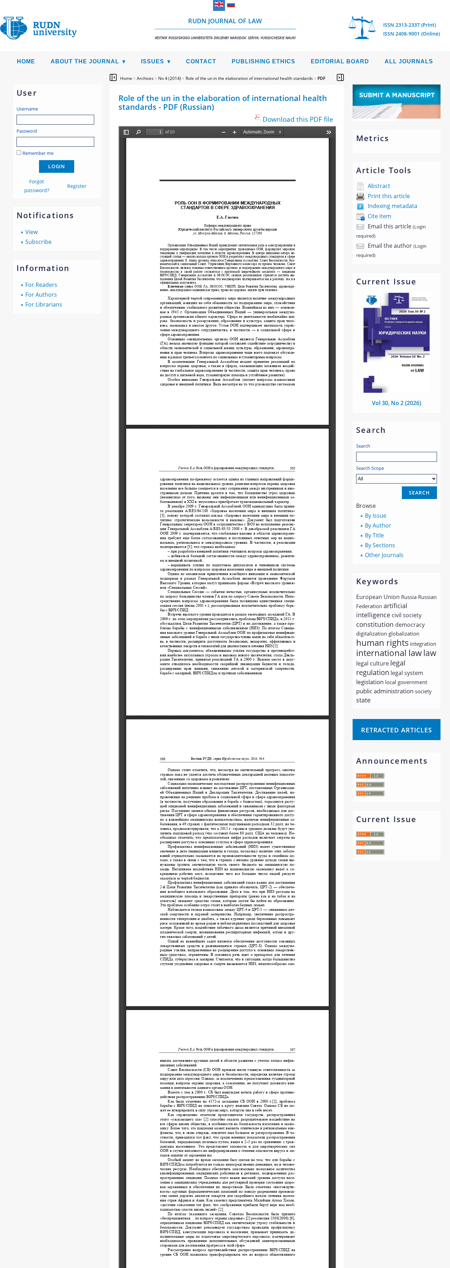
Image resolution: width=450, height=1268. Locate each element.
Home (26, 61)
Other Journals (384, 555)
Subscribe (38, 242)
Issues (152, 61)
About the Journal (85, 61)
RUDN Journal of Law (225, 28)
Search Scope (370, 468)
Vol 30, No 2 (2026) (396, 403)
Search (363, 446)
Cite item (379, 216)
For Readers (41, 285)
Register (76, 186)
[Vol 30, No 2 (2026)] (397, 391)
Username (27, 109)
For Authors (41, 294)
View (31, 232)
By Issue (375, 515)
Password (27, 131)
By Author (378, 525)
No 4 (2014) (169, 78)
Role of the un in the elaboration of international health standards (249, 78)
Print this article (389, 196)
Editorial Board (340, 61)
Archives (145, 78)
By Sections (380, 545)
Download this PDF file (298, 119)
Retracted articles (396, 730)
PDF (321, 78)
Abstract (379, 186)
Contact (201, 61)
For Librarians (43, 304)
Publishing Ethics (263, 61)
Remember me (37, 153)
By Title (374, 535)
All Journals (409, 61)
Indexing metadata (392, 206)
